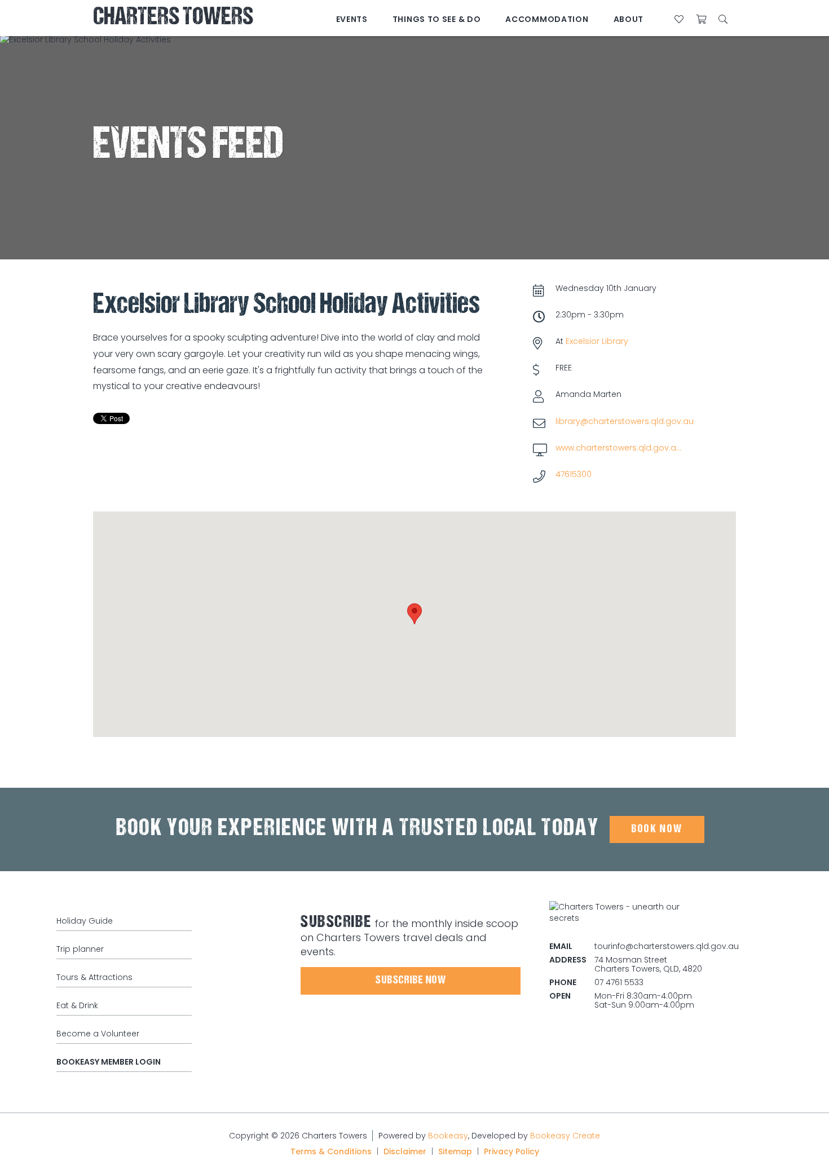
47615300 (573, 474)
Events (352, 19)
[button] (414, 613)
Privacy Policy (511, 1151)
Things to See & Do (437, 19)
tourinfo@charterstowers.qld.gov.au (666, 946)
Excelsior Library (597, 341)
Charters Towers (173, 18)
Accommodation (546, 19)
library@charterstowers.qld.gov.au (624, 421)
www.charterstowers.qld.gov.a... (618, 447)
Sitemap (455, 1151)
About (629, 19)
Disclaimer (404, 1151)
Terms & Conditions (331, 1151)
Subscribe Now (411, 980)
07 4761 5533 (618, 982)
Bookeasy (448, 1135)
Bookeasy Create (565, 1135)
